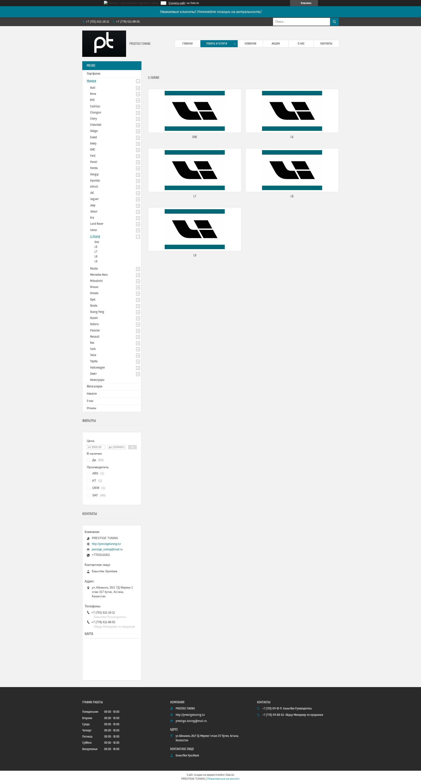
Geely (93, 143)
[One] (194, 111)
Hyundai (95, 180)
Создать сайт (177, 3)
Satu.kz (229, 774)
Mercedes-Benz (99, 275)
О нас (301, 43)
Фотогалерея (94, 386)
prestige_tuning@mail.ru (107, 549)
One (194, 137)
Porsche (95, 330)
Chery (93, 119)
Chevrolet (95, 125)
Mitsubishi (96, 281)
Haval (93, 162)
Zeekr (93, 374)
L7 (194, 196)
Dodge (94, 131)
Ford (92, 156)
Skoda (93, 306)
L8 (292, 196)
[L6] (292, 111)
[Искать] (334, 22)
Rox (92, 343)
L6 (292, 137)
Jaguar (94, 199)
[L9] (194, 229)
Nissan (94, 287)
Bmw (93, 94)
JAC (92, 193)
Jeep (92, 205)
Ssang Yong (97, 312)
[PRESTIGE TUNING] (104, 44)
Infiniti (94, 187)
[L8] (292, 170)
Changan (95, 112)
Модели (91, 81)
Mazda (94, 268)
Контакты (326, 43)
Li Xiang (95, 236)
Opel (92, 299)
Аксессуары (97, 380)
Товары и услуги (216, 43)
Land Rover (96, 224)
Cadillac (95, 106)
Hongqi (94, 174)
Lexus (93, 230)
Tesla (93, 355)
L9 (194, 255)
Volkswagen (97, 367)
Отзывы (91, 408)
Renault (94, 336)
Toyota (94, 361)
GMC (92, 149)
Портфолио (93, 74)
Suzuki (94, 318)
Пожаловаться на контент (223, 778)
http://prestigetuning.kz (106, 543)
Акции (276, 43)
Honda (94, 168)
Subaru (94, 324)
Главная (187, 43)
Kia (92, 218)
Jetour (93, 211)
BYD (92, 100)
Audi (92, 88)
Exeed (93, 137)
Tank (93, 349)
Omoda (94, 293)
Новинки (250, 43)
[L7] (194, 170)
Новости (92, 394)
